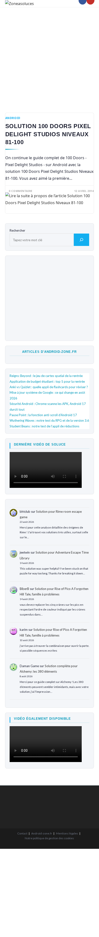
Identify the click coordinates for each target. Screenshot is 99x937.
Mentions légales (67, 833)
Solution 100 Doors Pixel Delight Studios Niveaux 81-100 (48, 134)
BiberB (24, 589)
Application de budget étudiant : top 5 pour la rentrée (47, 381)
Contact (22, 833)
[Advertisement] (49, 56)
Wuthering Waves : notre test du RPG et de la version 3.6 (49, 420)
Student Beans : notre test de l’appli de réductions (44, 426)
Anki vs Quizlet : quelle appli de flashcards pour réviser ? (49, 387)
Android (12, 118)
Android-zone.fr (41, 833)
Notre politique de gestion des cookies (49, 838)
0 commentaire (20, 191)
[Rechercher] (81, 239)
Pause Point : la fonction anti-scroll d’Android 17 (43, 415)
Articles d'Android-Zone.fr (49, 352)
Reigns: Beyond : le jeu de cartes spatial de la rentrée (46, 376)
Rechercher (17, 230)
